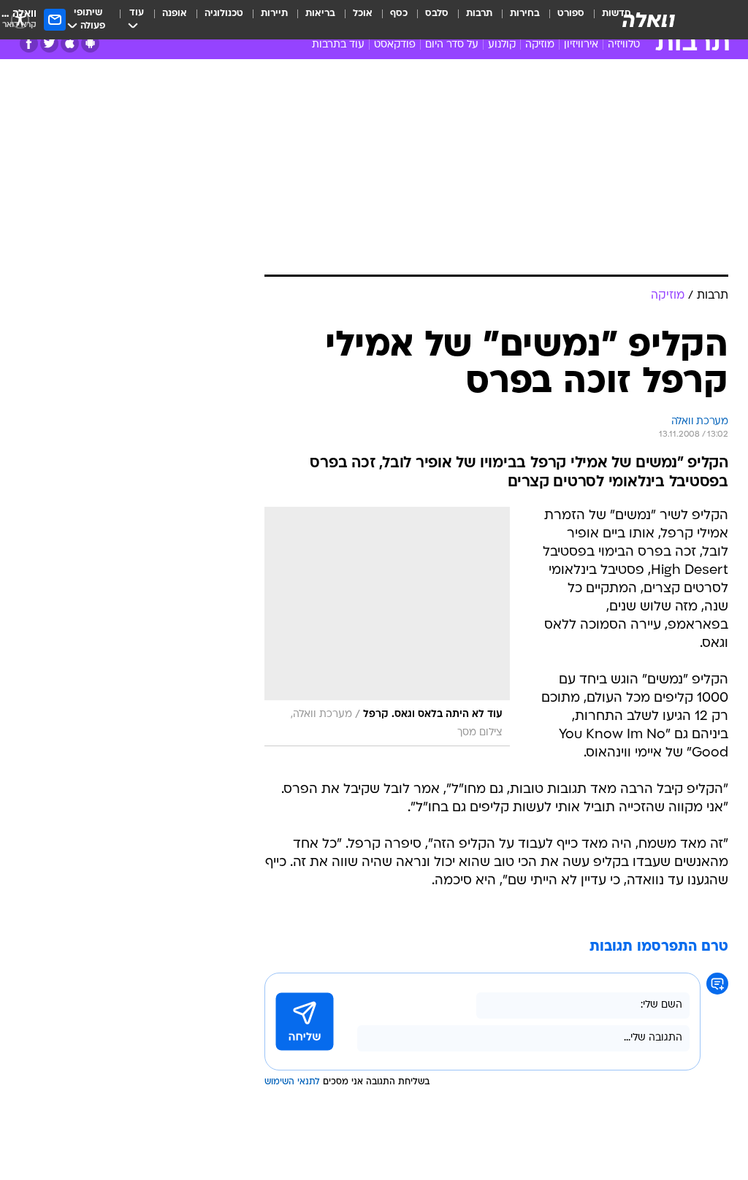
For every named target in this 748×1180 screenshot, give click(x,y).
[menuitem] (562, 20)
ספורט (570, 13)
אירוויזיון (581, 45)
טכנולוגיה (224, 13)
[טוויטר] (49, 43)
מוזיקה (539, 45)
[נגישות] (20, 19)
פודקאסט (395, 45)
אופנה (174, 13)
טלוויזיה (624, 45)
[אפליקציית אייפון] (70, 43)
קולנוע (502, 45)
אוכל (363, 13)
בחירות (525, 13)
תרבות (479, 13)
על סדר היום (451, 45)
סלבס (437, 13)
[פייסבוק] (29, 43)
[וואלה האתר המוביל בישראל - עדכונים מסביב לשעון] (648, 19)
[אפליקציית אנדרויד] (90, 43)
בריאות (320, 13)
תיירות (274, 13)
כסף (399, 13)
